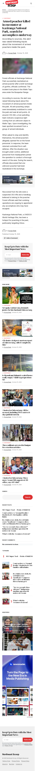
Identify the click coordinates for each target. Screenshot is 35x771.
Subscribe (25, 255)
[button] (3, 3)
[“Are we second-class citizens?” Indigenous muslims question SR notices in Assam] (5, 589)
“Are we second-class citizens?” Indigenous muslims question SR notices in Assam (15, 529)
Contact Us (19, 764)
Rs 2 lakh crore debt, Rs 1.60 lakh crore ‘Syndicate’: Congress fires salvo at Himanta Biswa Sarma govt (16, 522)
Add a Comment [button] (12, 238)
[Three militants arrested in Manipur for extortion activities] (17, 432)
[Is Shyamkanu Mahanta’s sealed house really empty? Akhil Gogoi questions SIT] (17, 362)
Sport (7, 637)
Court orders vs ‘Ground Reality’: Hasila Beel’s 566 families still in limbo (15, 515)
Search (4, 491)
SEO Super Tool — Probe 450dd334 (16, 510)
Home (4, 10)
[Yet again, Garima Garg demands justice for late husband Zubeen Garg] (17, 295)
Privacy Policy (12, 261)
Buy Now (11, 764)
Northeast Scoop (10, 754)
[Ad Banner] (17, 179)
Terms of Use (23, 261)
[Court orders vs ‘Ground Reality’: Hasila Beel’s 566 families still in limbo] (5, 565)
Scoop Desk (7, 630)
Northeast (7, 18)
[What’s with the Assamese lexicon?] (5, 601)
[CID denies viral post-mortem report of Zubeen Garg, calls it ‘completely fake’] (17, 328)
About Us (5, 764)
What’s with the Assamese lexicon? (16, 534)
